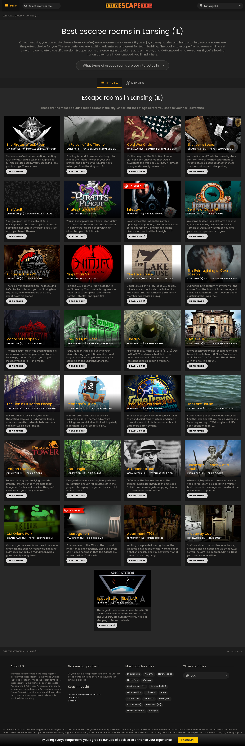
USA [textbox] (193, 675)
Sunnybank (133, 698)
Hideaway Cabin (201, 534)
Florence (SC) (165, 674)
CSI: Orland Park (19, 534)
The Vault (14, 210)
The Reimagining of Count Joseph (209, 273)
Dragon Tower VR (21, 469)
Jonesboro (149, 698)
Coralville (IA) (134, 704)
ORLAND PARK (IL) (197, 148)
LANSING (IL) (13, 148)
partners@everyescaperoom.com (84, 694)
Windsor (147, 680)
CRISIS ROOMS (95, 213)
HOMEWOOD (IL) (76, 473)
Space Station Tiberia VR (117, 599)
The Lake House (140, 274)
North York (132, 680)
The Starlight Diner (82, 339)
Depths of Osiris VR (202, 210)
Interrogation (78, 534)
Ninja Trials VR (78, 274)
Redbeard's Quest (81, 404)
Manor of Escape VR (23, 339)
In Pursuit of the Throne (86, 145)
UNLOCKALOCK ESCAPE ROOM (39, 148)
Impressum (73, 697)
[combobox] (220, 6)
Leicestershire (134, 692)
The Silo (133, 339)
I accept (188, 740)
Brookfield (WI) (153, 704)
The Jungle (76, 469)
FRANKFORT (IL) (75, 213)
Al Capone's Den (140, 469)
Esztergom (164, 698)
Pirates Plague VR (81, 210)
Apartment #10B (140, 534)
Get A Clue (196, 339)
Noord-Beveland (135, 710)
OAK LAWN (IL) (135, 148)
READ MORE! (16, 171)
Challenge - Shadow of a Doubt (208, 467)
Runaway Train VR (21, 274)
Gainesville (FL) (158, 686)
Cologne (153, 710)
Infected (134, 210)
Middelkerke (133, 674)
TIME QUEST (94, 473)
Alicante (149, 674)
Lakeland (151, 692)
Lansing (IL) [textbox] (211, 6)
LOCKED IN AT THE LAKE (39, 213)
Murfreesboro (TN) (136, 686)
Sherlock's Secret (201, 145)
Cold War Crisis (139, 145)
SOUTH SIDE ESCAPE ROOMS (161, 148)
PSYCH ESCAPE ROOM (222, 148)
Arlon (163, 692)
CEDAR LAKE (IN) (15, 213)
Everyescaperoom (12, 15)
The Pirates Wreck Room (27, 145)
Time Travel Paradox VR (146, 404)
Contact (72, 700)
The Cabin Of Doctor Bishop (29, 404)
